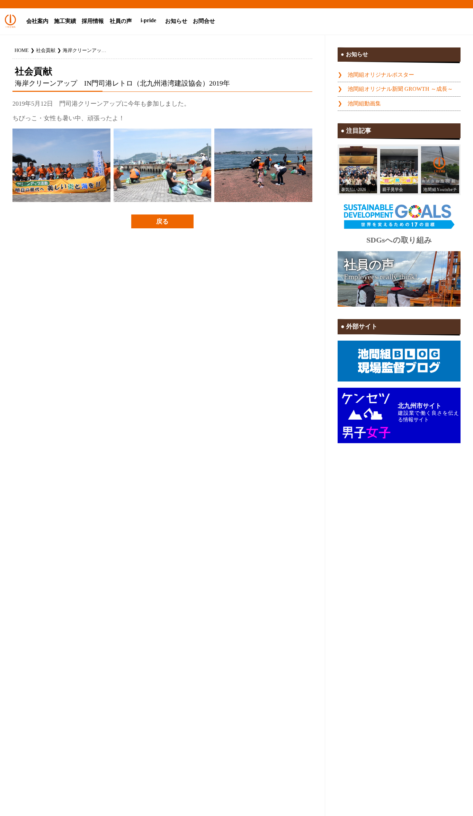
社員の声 (121, 21)
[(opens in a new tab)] (440, 170)
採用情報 (93, 21)
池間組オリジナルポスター (381, 75)
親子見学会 (392, 189)
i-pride (148, 20)
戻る (162, 221)
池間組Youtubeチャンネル (440, 190)
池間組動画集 (364, 103)
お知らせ (176, 21)
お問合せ (204, 21)
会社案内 (37, 21)
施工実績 (65, 21)
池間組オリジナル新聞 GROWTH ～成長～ (400, 89)
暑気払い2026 (353, 189)
